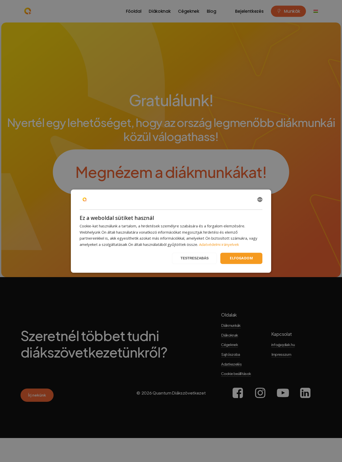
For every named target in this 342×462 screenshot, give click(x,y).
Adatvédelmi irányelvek (219, 244)
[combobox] (259, 199)
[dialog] (171, 231)
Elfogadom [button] (241, 258)
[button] (194, 258)
